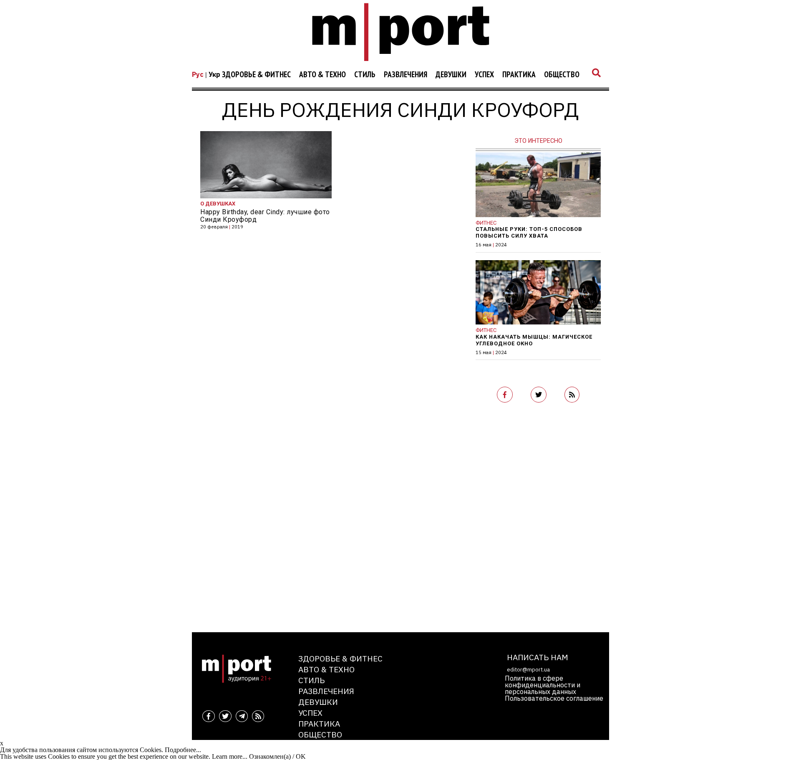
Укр (214, 74)
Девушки (451, 74)
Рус (198, 74)
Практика (519, 74)
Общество (561, 74)
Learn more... (229, 756)
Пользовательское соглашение (554, 698)
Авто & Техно (322, 74)
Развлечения (405, 74)
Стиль (364, 74)
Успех (484, 74)
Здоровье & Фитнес (256, 74)
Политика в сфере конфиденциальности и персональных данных (542, 685)
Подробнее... (183, 749)
